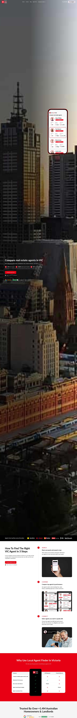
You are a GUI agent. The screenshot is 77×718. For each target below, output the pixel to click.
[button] (42, 2)
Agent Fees (35, 1)
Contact (27, 1)
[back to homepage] (4, 2)
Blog (31, 1)
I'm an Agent (71, 1)
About (23, 1)
